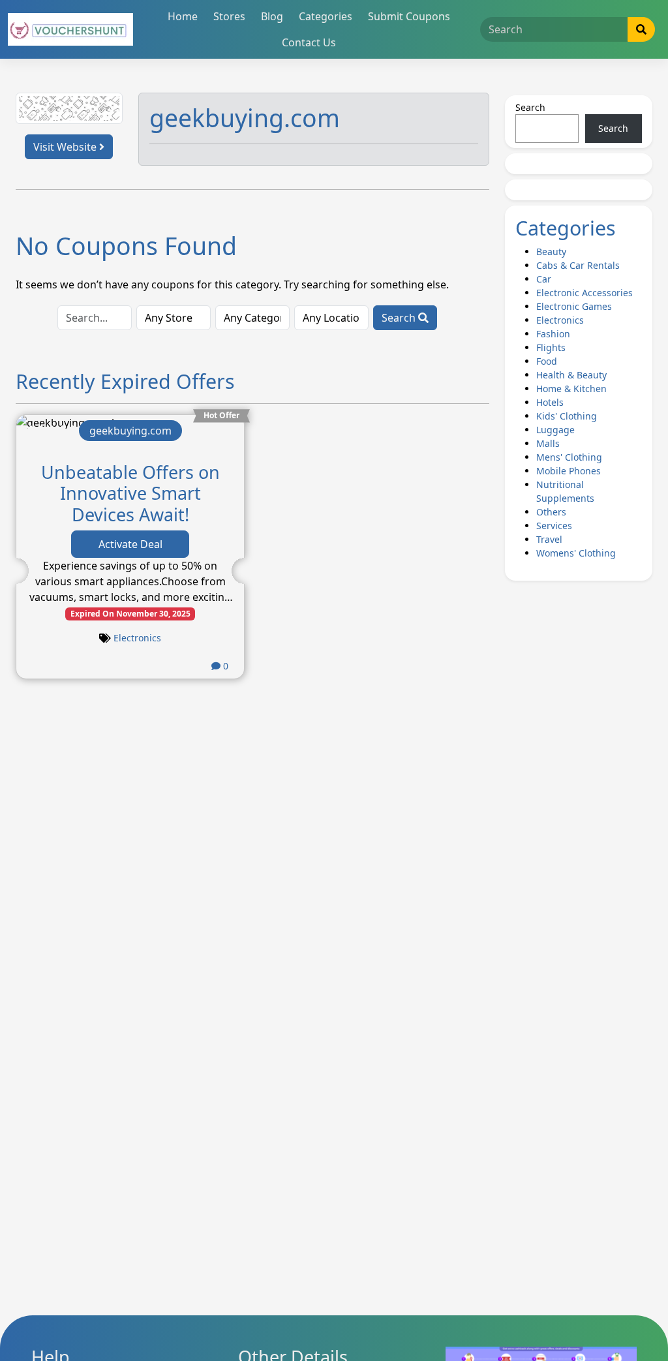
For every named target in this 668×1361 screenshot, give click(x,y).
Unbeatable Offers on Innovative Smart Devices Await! (130, 493)
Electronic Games (574, 306)
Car (543, 279)
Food (546, 361)
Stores (229, 16)
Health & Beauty (571, 375)
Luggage (555, 429)
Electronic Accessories (584, 292)
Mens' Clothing (569, 457)
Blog (272, 16)
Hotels (550, 402)
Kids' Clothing (566, 416)
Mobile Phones (568, 471)
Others (551, 512)
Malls (548, 443)
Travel (549, 539)
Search (400, 318)
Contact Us (309, 42)
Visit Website (66, 147)
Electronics (137, 638)
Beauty (551, 251)
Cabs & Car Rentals (578, 265)
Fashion (553, 334)
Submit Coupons (409, 16)
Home (183, 16)
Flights (551, 347)
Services (554, 525)
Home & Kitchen (571, 388)
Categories (325, 16)
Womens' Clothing (576, 553)
